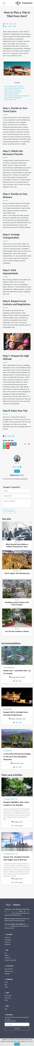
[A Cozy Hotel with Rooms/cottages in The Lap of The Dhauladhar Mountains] (17, 738)
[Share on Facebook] (11, 444)
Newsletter (7, 973)
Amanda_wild (17, 571)
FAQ (6, 953)
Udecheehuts (8, 750)
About (6, 982)
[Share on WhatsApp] (4, 447)
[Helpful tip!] (29, 444)
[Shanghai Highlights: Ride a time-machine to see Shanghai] (17, 787)
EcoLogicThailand (9, 667)
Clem (18, 600)
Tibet (14, 26)
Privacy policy (8, 995)
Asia (6, 26)
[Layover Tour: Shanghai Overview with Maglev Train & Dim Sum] (17, 841)
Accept (17, 1044)
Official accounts (9, 971)
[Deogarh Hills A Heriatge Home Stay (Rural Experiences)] (17, 697)
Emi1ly (6, 24)
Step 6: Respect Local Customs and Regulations (16, 96)
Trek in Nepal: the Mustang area (17, 573)
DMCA (6, 1000)
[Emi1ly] (17, 458)
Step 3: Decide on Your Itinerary (12, 90)
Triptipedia (26, 3)
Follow (17, 471)
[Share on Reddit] (7, 444)
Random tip (7, 944)
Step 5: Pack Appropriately (11, 94)
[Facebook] (20, 467)
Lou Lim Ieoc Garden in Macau (17, 631)
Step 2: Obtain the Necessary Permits (14, 88)
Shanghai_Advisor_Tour (11, 799)
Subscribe (17, 1028)
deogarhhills (8, 709)
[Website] (13, 467)
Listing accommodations (11, 960)
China (9, 26)
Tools (6, 1009)
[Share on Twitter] (4, 444)
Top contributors (9, 969)
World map (7, 942)
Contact (6, 987)
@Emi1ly (17, 463)
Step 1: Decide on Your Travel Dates (13, 86)
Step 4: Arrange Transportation (12, 92)
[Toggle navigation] (4, 3)
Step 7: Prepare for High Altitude (13, 97)
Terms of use (8, 998)
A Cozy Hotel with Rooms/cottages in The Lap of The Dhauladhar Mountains (17, 757)
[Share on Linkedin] (14, 444)
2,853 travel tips (12, 911)
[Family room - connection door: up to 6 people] (17, 655)
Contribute (7, 937)
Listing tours (8, 957)
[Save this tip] (25, 444)
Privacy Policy (29, 1041)
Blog (6, 984)
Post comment (9, 511)
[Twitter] (18, 467)
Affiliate (6, 955)
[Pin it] (7, 447)
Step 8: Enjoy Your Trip (10, 99)
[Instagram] (15, 467)
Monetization (8, 939)
